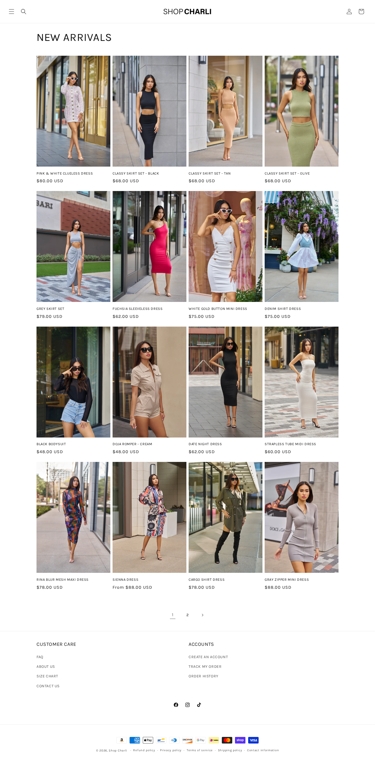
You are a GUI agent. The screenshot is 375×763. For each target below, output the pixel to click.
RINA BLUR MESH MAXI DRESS (63, 579)
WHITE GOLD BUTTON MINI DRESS (218, 309)
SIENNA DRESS (125, 579)
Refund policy (144, 750)
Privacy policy (170, 750)
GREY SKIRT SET (50, 309)
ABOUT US (46, 666)
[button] (11, 11)
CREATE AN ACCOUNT (208, 657)
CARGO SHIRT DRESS (207, 579)
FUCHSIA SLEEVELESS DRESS (138, 309)
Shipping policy (230, 750)
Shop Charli (118, 750)
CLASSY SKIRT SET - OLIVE (287, 173)
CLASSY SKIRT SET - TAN (210, 173)
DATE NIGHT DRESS (205, 444)
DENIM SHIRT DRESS (283, 309)
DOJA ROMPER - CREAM (132, 444)
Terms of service (200, 750)
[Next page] (202, 615)
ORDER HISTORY (204, 676)
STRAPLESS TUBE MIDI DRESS (290, 444)
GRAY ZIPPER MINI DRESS (287, 579)
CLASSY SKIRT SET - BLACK (136, 173)
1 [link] (172, 614)
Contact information (263, 750)
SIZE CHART (47, 676)
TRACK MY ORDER (205, 666)
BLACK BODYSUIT (51, 444)
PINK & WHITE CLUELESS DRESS (65, 173)
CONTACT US (48, 686)
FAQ (40, 657)
